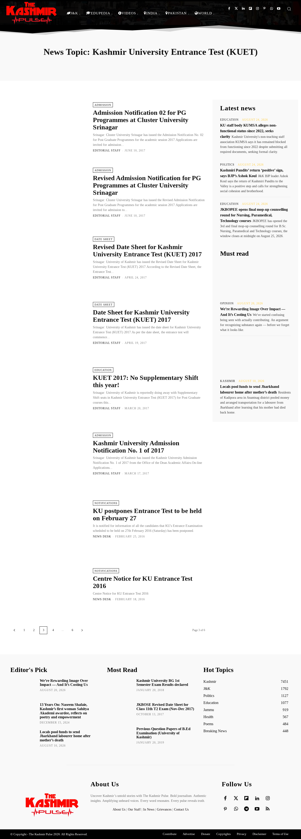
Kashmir (227, 381)
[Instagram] (257, 8)
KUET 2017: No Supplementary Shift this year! (145, 381)
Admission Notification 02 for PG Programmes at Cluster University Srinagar (140, 120)
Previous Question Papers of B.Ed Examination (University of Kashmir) (163, 733)
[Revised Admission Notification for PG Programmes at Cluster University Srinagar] (49, 192)
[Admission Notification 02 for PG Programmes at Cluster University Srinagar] (49, 127)
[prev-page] (14, 630)
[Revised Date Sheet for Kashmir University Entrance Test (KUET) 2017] (49, 258)
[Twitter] (236, 8)
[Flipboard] (250, 8)
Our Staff (134, 809)
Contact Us (181, 809)
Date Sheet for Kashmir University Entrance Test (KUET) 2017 (141, 316)
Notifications (106, 503)
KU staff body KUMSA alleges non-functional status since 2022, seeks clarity (248, 131)
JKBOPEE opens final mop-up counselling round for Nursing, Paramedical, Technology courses (254, 215)
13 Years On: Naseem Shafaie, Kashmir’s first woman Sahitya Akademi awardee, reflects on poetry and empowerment (64, 711)
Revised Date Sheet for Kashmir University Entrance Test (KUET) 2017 (147, 250)
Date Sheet (104, 239)
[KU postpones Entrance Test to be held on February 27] (49, 519)
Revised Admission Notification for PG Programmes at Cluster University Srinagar (147, 185)
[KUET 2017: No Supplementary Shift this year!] (49, 388)
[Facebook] (229, 8)
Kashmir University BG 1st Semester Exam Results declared (162, 683)
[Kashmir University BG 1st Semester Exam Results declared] (120, 687)
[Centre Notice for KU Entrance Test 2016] (49, 584)
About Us (119, 809)
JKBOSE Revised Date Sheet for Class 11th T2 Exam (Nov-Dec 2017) (165, 707)
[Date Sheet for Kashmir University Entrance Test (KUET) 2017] (49, 323)
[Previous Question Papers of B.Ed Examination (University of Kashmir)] (120, 735)
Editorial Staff (107, 150)
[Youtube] (278, 8)
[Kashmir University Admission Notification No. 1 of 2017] (49, 453)
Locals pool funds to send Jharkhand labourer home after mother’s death (65, 736)
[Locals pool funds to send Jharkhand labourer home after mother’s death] (255, 357)
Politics (227, 164)
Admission (103, 104)
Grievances (164, 809)
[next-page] (82, 630)
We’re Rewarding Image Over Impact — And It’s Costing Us (64, 683)
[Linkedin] (243, 8)
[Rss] (267, 809)
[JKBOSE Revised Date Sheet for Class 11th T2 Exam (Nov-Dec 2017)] (120, 711)
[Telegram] (246, 809)
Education (103, 370)
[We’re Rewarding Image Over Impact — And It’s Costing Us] (255, 279)
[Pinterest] (264, 8)
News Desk (102, 536)
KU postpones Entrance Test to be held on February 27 (147, 514)
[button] (289, 8)
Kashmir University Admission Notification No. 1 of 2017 (136, 446)
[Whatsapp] (271, 8)
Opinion (227, 303)
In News (148, 809)
